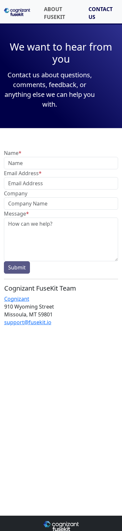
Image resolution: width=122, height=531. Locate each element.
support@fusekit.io (27, 322)
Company (15, 193)
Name (12, 153)
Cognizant (16, 298)
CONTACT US (100, 13)
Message (16, 213)
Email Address (23, 173)
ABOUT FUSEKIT (54, 13)
